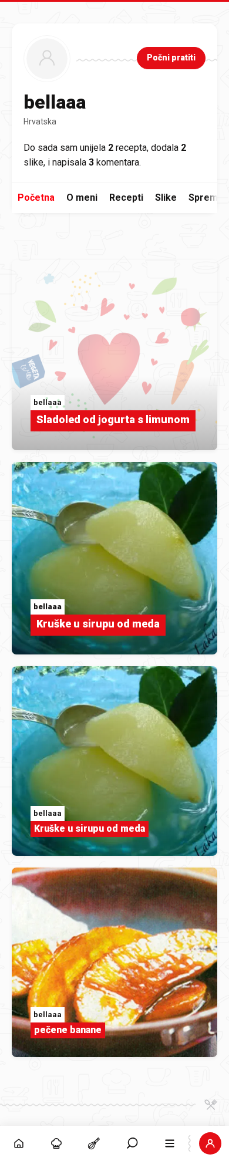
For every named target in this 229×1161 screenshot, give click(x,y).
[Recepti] (94, 1143)
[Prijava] (210, 1143)
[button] (132, 1143)
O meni (81, 197)
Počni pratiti (171, 57)
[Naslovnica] (19, 1143)
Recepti (126, 197)
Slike (166, 197)
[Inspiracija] (56, 1143)
